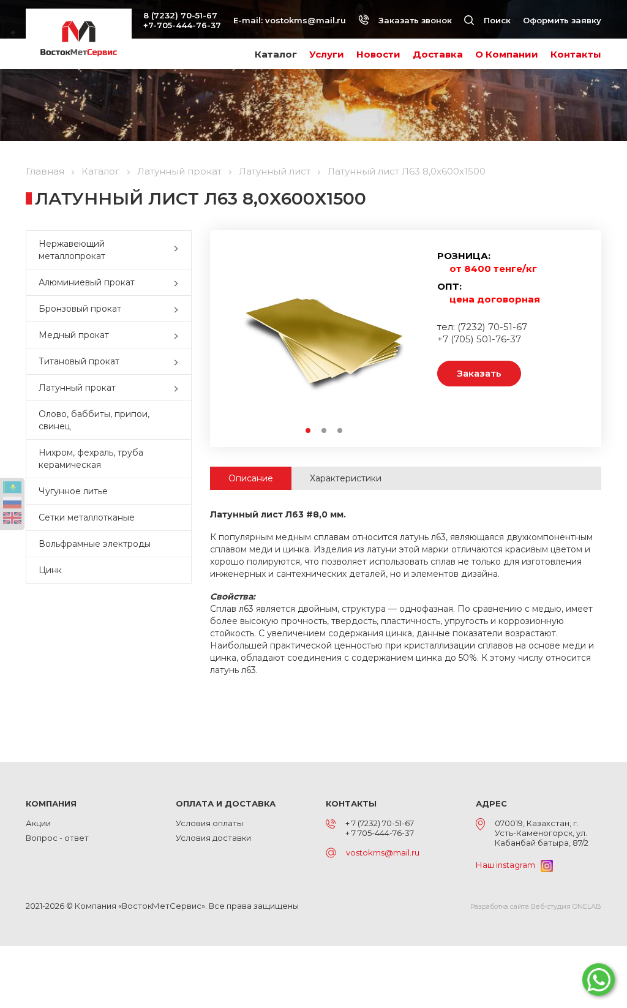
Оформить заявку (562, 20)
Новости (378, 54)
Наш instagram (508, 865)
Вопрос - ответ (57, 838)
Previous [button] (241, 336)
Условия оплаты (209, 823)
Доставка (438, 54)
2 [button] (324, 431)
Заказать (479, 373)
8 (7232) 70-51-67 (180, 15)
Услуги (326, 54)
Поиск (496, 20)
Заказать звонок (414, 20)
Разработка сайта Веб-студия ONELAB (535, 906)
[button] (179, 250)
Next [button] (407, 336)
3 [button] (340, 431)
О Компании (506, 54)
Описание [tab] (250, 478)
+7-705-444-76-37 (182, 25)
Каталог (276, 54)
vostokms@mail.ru (305, 20)
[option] (324, 336)
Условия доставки (213, 838)
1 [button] (309, 431)
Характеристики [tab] (345, 478)
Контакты (575, 54)
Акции (38, 823)
